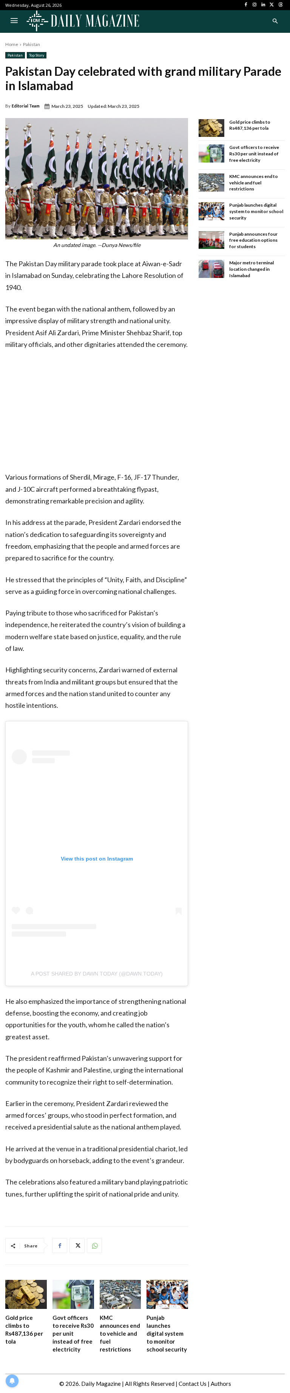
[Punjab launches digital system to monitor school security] (167, 1294)
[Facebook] (246, 5)
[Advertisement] (96, 413)
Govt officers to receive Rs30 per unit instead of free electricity (73, 1333)
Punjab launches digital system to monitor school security (167, 1333)
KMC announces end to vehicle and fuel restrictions (120, 1333)
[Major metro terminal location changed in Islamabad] (211, 269)
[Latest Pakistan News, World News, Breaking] (82, 21)
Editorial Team (26, 105)
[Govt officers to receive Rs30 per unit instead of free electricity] (73, 1294)
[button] (275, 21)
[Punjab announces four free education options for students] (211, 240)
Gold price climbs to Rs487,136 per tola (249, 125)
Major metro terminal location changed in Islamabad (251, 269)
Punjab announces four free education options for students (253, 240)
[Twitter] (271, 5)
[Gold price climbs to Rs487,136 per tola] (26, 1294)
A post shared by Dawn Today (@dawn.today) (97, 974)
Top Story (36, 55)
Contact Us (193, 1383)
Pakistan (31, 44)
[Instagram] (254, 5)
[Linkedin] (263, 5)
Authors (221, 1383)
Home (11, 44)
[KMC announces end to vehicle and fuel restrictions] (120, 1294)
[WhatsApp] (94, 1245)
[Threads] (280, 5)
